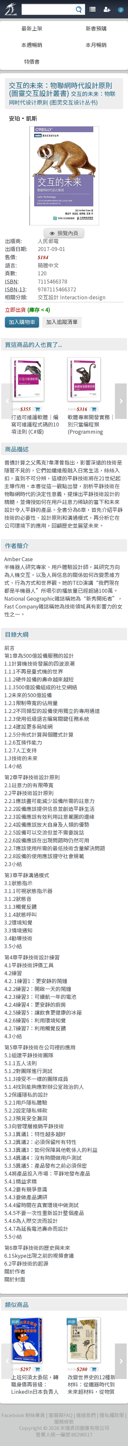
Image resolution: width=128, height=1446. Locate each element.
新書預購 (96, 28)
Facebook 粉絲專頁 (23, 1415)
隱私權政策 (111, 1415)
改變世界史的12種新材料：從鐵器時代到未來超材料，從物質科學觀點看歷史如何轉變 (92, 1392)
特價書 (32, 61)
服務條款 (64, 1421)
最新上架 (31, 28)
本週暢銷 (31, 45)
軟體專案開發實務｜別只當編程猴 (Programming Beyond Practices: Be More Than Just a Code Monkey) (91, 435)
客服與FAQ (61, 1415)
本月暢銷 (96, 45)
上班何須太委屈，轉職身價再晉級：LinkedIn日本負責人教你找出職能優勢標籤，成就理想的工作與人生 (35, 1395)
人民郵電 (48, 241)
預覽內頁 (67, 233)
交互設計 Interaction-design (71, 297)
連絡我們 (86, 1415)
